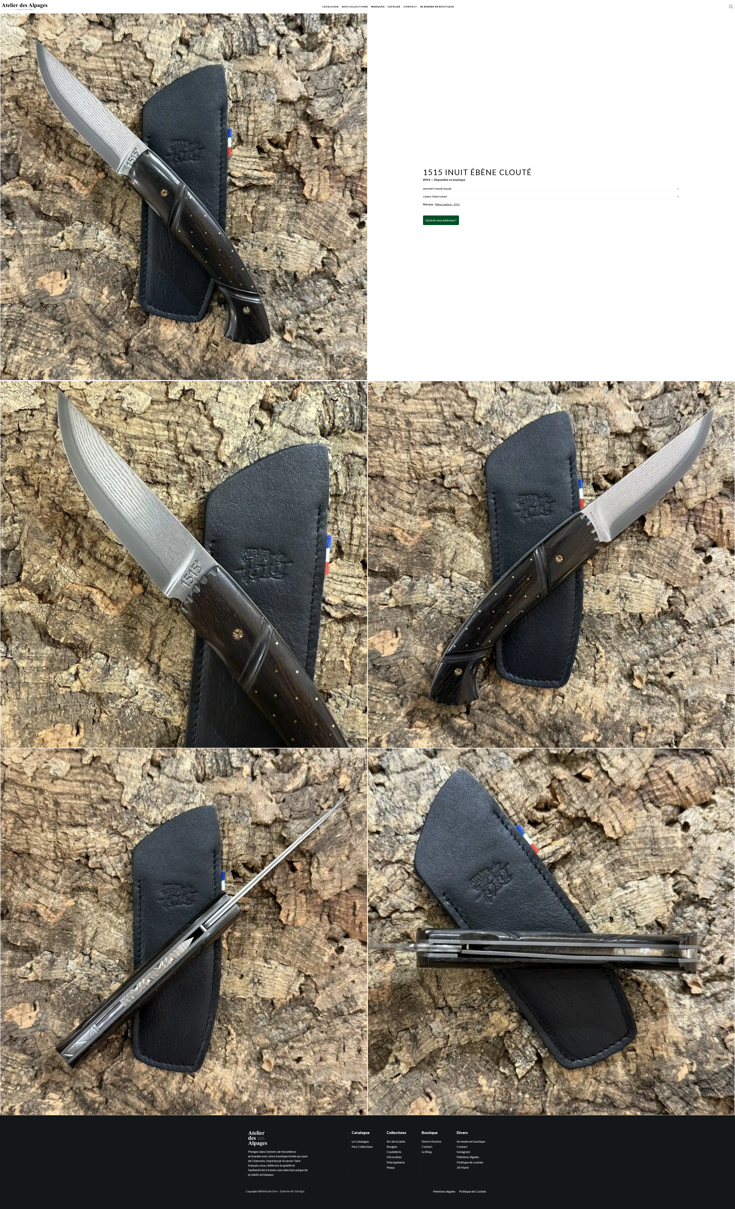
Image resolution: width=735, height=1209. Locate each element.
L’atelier (394, 6)
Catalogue (330, 6)
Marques (378, 6)
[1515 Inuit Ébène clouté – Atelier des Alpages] (24, 6)
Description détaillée (437, 188)
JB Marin (463, 1167)
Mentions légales (468, 1157)
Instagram (463, 1152)
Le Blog (427, 1152)
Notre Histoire (431, 1141)
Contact (410, 6)
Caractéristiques (435, 196)
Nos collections (355, 6)
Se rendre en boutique (437, 6)
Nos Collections (362, 1146)
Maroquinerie (396, 1162)
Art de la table (396, 1141)
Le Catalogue (360, 1141)
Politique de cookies (470, 1162)
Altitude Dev (269, 1191)
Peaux (391, 1167)
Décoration (394, 1157)
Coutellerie (394, 1152)
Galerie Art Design (292, 1191)
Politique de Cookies (472, 1191)
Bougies (392, 1146)
